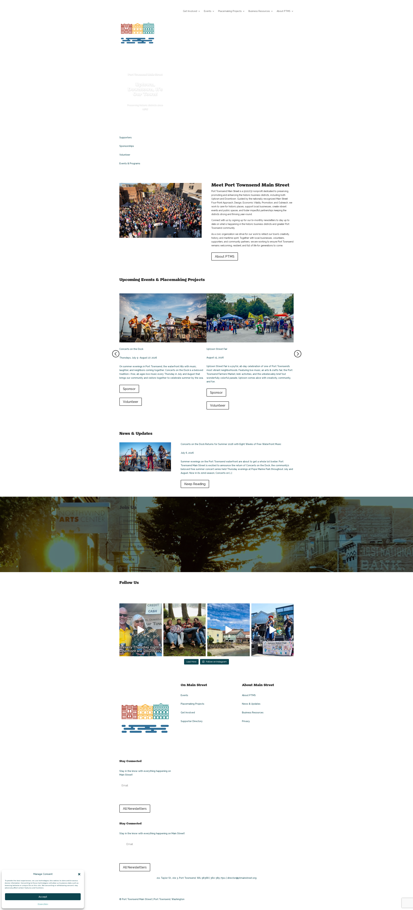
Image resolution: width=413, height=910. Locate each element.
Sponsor (129, 389)
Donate (128, 559)
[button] (79, 874)
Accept (43, 896)
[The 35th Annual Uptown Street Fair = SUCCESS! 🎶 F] (272, 629)
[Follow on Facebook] (122, 594)
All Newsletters (135, 809)
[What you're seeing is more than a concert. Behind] (140, 629)
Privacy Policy (43, 904)
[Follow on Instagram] (128, 594)
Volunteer (130, 402)
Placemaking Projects (230, 11)
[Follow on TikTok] (135, 747)
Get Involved (190, 11)
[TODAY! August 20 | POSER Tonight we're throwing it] (184, 629)
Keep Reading (195, 484)
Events (207, 11)
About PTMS (283, 11)
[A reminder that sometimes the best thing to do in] (228, 629)
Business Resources (259, 11)
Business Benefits (136, 546)
